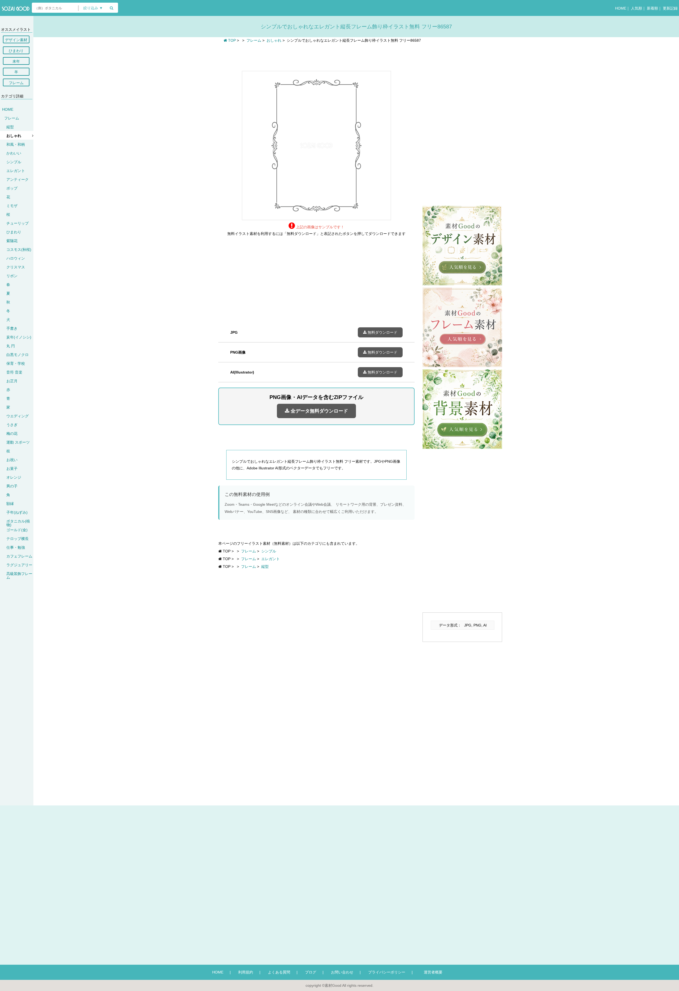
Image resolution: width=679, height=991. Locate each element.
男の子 (12, 486)
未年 (16, 61)
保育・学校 (15, 363)
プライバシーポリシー (386, 972)
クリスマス (15, 267)
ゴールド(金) (17, 530)
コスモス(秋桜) (18, 249)
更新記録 (670, 8)
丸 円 (10, 346)
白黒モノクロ (17, 355)
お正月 (12, 381)
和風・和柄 (15, 144)
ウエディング (17, 416)
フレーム (16, 83)
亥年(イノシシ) (18, 337)
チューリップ (17, 223)
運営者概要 (431, 972)
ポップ (12, 188)
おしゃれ (13, 136)
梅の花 (12, 433)
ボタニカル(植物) (18, 523)
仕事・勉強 (15, 547)
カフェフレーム (19, 556)
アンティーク (17, 179)
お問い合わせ (342, 972)
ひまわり (16, 51)
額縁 (10, 503)
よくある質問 (279, 972)
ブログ (310, 972)
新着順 (652, 8)
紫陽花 (12, 241)
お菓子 (12, 468)
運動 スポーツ (18, 442)
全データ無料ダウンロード (318, 411)
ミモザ (12, 206)
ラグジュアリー (19, 565)
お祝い (12, 460)
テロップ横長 (17, 539)
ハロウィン (15, 258)
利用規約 (245, 972)
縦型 (10, 127)
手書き (12, 328)
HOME (620, 8)
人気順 (636, 8)
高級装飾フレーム (19, 576)
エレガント (15, 171)
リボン (12, 276)
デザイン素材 (16, 40)
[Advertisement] (316, 56)
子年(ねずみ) (17, 512)
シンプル (13, 162)
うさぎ (12, 425)
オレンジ (13, 477)
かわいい (13, 153)
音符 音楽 (14, 372)
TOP (231, 40)
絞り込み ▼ (93, 8)
